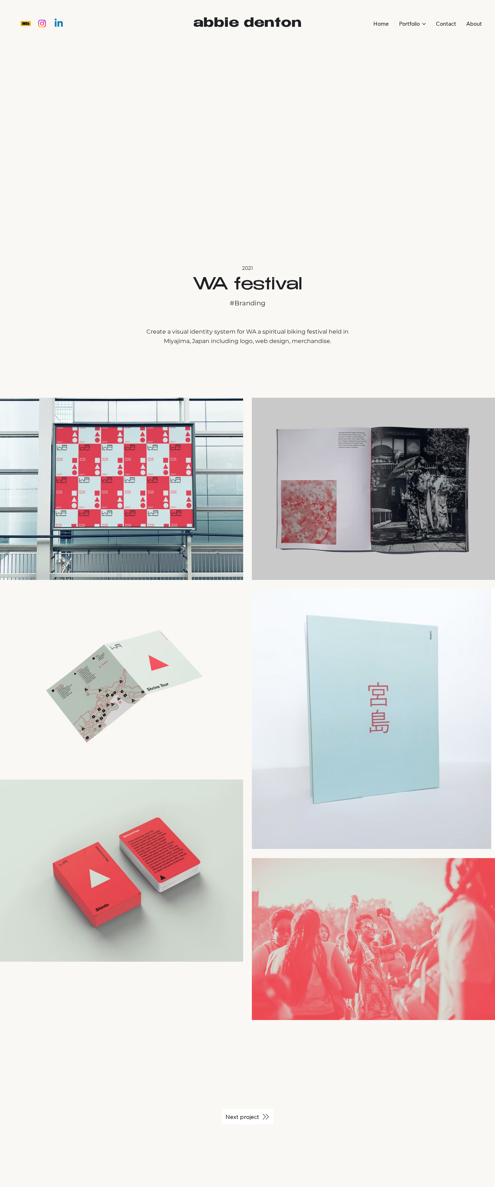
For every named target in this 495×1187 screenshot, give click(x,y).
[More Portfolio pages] (424, 24)
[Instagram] (42, 23)
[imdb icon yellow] (26, 23)
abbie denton (248, 23)
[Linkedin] (59, 23)
